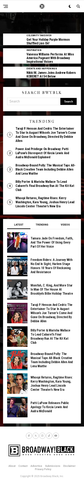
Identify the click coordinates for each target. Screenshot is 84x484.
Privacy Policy (43, 469)
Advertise (36, 466)
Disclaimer (69, 466)
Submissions (52, 466)
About (11, 466)
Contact (23, 466)
